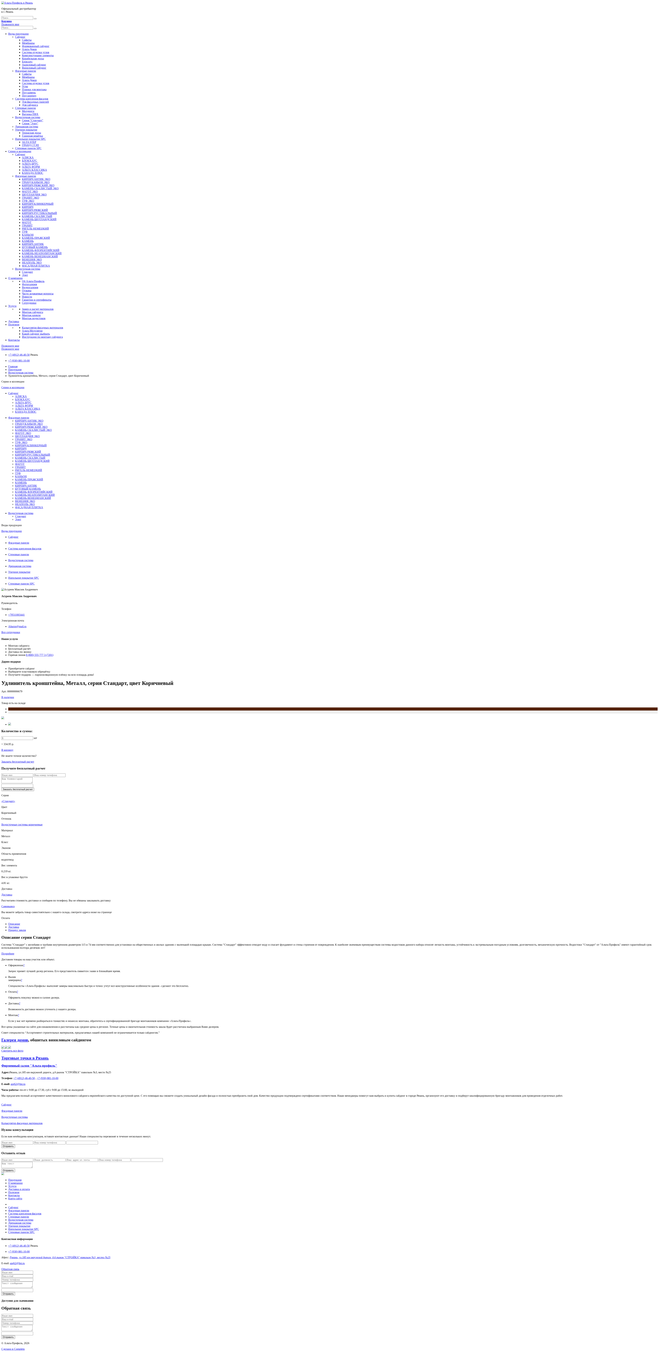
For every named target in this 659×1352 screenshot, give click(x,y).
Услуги (12, 305)
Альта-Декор (29, 49)
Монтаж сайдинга (32, 312)
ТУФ (25, 231)
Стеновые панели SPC (28, 148)
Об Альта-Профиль (33, 281)
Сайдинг (20, 36)
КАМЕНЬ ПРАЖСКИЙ (36, 237)
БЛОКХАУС (29, 160)
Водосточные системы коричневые (22, 824)
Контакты (14, 340)
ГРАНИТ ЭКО (30, 197)
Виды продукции (18, 33)
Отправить (8, 1146)
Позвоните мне (10, 24)
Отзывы (26, 290)
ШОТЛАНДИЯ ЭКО (34, 194)
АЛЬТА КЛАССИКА (34, 169)
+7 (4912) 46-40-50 (19, 354)
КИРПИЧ (27, 207)
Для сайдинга (30, 104)
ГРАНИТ (27, 225)
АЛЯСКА (28, 157)
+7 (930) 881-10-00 (19, 360)
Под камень (29, 92)
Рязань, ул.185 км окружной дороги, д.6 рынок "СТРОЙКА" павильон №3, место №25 (60, 1257)
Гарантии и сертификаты (36, 299)
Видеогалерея (30, 287)
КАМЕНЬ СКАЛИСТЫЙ (37, 216)
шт (35, 737)
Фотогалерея (29, 284)
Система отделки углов (35, 52)
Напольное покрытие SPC (30, 138)
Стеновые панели (25, 108)
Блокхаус (27, 61)
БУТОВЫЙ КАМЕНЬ (35, 247)
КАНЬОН (28, 234)
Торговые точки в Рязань (25, 1058)
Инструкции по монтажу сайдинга (42, 336)
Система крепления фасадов (31, 98)
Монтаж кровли (31, 315)
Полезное (13, 324)
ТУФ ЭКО (28, 200)
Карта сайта (15, 1198)
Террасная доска (31, 132)
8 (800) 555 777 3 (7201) (39, 654)
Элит (25, 275)
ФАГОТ (26, 222)
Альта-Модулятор (32, 330)
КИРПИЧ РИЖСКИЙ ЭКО (38, 185)
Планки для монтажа (34, 89)
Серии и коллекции (19, 151)
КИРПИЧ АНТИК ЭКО (36, 179)
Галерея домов (14, 1040)
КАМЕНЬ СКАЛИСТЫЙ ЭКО (40, 188)
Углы (25, 86)
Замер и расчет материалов (38, 309)
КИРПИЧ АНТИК (33, 244)
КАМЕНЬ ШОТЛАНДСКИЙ (39, 219)
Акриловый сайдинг (34, 64)
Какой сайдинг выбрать (36, 333)
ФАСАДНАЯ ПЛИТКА (36, 265)
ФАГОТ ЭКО (30, 191)
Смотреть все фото (12, 1050)
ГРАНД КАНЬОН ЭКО (36, 182)
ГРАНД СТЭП (30, 145)
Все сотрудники (10, 632)
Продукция (14, 369)
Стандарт (27, 271)
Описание (14, 923)
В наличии (7, 697)
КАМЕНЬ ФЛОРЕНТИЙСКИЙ (40, 250)
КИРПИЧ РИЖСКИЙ (35, 210)
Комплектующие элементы (38, 55)
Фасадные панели (25, 70)
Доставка (13, 321)
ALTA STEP (29, 142)
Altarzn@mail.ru (17, 626)
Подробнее (7, 953)
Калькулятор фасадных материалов (42, 327)
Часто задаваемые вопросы (38, 293)
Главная (13, 366)
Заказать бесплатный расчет (17, 761)
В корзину (7, 750)
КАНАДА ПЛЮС (32, 172)
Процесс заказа (17, 930)
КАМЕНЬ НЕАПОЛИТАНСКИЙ (42, 253)
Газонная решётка (32, 135)
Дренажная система (26, 126)
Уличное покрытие (26, 129)
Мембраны (28, 43)
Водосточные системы (14, 1117)
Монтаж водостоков (33, 318)
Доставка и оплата (19, 1189)
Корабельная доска (33, 58)
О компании (15, 278)
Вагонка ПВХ (30, 114)
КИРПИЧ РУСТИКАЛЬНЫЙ (39, 213)
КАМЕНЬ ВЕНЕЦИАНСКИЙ (40, 256)
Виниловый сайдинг (34, 67)
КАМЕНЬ (28, 241)
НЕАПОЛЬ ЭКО (32, 262)
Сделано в (13, 1349)
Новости (27, 296)
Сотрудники (29, 302)
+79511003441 (16, 614)
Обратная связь (10, 1269)
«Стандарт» (8, 801)
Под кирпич (29, 95)
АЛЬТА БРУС (30, 163)
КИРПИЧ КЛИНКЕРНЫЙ (38, 203)
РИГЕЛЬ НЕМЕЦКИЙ (35, 228)
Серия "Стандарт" (32, 120)
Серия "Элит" (30, 123)
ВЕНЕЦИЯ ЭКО (32, 259)
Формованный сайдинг (35, 46)
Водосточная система (27, 117)
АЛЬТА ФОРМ (31, 166)
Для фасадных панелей (35, 101)
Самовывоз (8, 906)
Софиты (27, 39)
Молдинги (28, 111)
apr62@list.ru (17, 1263)
